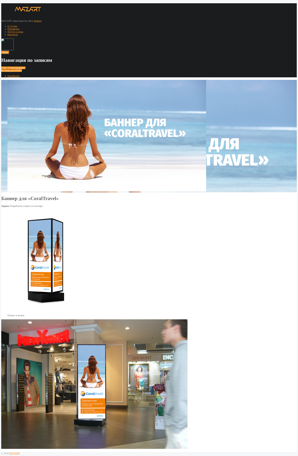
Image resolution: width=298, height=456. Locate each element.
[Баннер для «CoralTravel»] (106, 190)
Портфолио (13, 29)
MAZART (14, 453)
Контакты (12, 34)
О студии (12, 26)
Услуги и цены (15, 31)
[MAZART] (21, 13)
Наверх (38, 21)
